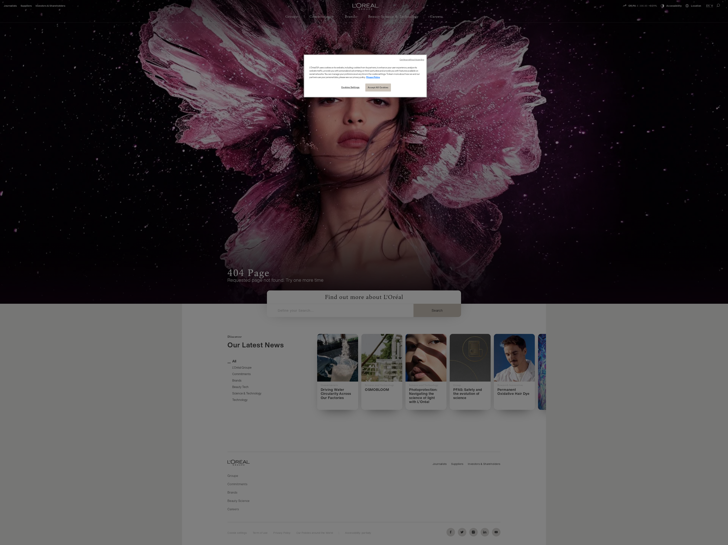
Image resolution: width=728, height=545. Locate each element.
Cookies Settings (350, 87)
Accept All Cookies (378, 87)
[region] (365, 75)
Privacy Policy (373, 77)
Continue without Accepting (412, 59)
